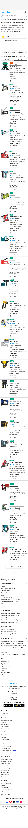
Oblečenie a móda (5, 677)
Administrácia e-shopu (6, 759)
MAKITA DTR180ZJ (14, 282)
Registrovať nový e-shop (7, 761)
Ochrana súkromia (5, 748)
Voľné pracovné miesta (6, 720)
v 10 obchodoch (13, 355)
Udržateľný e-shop (5, 794)
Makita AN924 (13, 131)
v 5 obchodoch (12, 415)
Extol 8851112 (13, 153)
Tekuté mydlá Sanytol (6, 604)
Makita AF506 (12, 86)
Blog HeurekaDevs (5, 727)
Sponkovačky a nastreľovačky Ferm (9, 622)
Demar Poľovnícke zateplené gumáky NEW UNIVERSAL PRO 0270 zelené (14, 654)
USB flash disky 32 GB (6, 597)
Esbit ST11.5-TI (4, 652)
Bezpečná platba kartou (7, 751)
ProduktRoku (4, 787)
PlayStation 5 (4, 668)
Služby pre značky (5, 768)
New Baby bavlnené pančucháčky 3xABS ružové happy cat (14, 646)
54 (22, 573)
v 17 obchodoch (13, 252)
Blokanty (3, 595)
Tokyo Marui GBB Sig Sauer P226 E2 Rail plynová (12, 641)
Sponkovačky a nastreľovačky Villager (10, 620)
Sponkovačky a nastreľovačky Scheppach (11, 613)
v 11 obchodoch (13, 187)
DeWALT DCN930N (14, 363)
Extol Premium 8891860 (15, 217)
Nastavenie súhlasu (6, 746)
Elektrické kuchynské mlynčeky (8, 588)
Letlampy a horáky (5, 591)
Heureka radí (4, 742)
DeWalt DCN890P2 (14, 423)
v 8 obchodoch (12, 294)
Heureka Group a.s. (17, 806)
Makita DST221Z (13, 528)
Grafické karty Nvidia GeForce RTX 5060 (10, 599)
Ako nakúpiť (4, 737)
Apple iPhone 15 (5, 662)
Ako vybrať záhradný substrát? (8, 634)
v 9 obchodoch (12, 393)
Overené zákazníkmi (6, 783)
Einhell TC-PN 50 (13, 486)
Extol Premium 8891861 (15, 549)
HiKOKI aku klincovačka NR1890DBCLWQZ (15, 65)
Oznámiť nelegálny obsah (7, 729)
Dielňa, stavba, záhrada (12, 19)
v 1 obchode (12, 76)
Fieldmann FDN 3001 (14, 110)
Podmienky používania (6, 718)
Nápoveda (3, 777)
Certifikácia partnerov (6, 790)
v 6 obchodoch (12, 123)
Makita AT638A (13, 238)
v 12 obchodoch (13, 454)
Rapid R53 (12, 260)
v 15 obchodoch (13, 145)
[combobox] (14, 15)
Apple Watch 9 (4, 664)
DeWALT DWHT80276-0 (15, 383)
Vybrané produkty (6, 638)
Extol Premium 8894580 (15, 462)
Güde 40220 (12, 173)
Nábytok (3, 675)
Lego (2, 670)
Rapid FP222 (12, 321)
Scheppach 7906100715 (15, 401)
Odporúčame (5, 659)
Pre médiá (3, 722)
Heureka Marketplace (6, 766)
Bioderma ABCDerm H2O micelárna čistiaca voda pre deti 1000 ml (14, 650)
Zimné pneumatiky (5, 673)
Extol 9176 (12, 195)
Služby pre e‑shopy (5, 764)
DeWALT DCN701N (14, 303)
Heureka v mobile (5, 740)
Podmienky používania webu (18, 808)
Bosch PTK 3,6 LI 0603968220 (16, 506)
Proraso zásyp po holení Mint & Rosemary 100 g (12, 648)
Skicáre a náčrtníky (5, 593)
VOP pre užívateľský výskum (8, 753)
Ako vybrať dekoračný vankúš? (8, 632)
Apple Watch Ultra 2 (6, 666)
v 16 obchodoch (13, 165)
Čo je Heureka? (4, 713)
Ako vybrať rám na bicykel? (7, 629)
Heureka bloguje (5, 724)
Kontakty (3, 716)
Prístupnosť (4, 731)
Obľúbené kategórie (7, 584)
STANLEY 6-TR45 (13, 341)
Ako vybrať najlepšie (7, 627)
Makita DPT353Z (13, 443)
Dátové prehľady (5, 770)
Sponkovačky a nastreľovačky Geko (9, 618)
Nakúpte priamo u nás (6, 744)
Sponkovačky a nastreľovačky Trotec (10, 615)
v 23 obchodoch (13, 102)
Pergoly (3, 586)
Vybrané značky (5, 611)
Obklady (3, 606)
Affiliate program (5, 772)
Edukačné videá (5, 774)
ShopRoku (3, 785)
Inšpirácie (3, 792)
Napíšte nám (14, 694)
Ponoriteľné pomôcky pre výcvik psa (10, 602)
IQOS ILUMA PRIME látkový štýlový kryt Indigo (12, 643)
